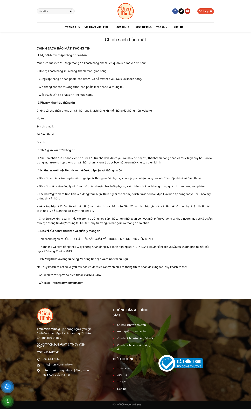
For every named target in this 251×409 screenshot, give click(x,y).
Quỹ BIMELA (144, 27)
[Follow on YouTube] (187, 11)
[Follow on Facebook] (175, 11)
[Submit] (71, 11)
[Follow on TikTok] (181, 11)
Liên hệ (179, 27)
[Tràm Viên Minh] (125, 11)
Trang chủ (72, 27)
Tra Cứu (161, 27)
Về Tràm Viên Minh (97, 27)
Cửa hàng (122, 27)
